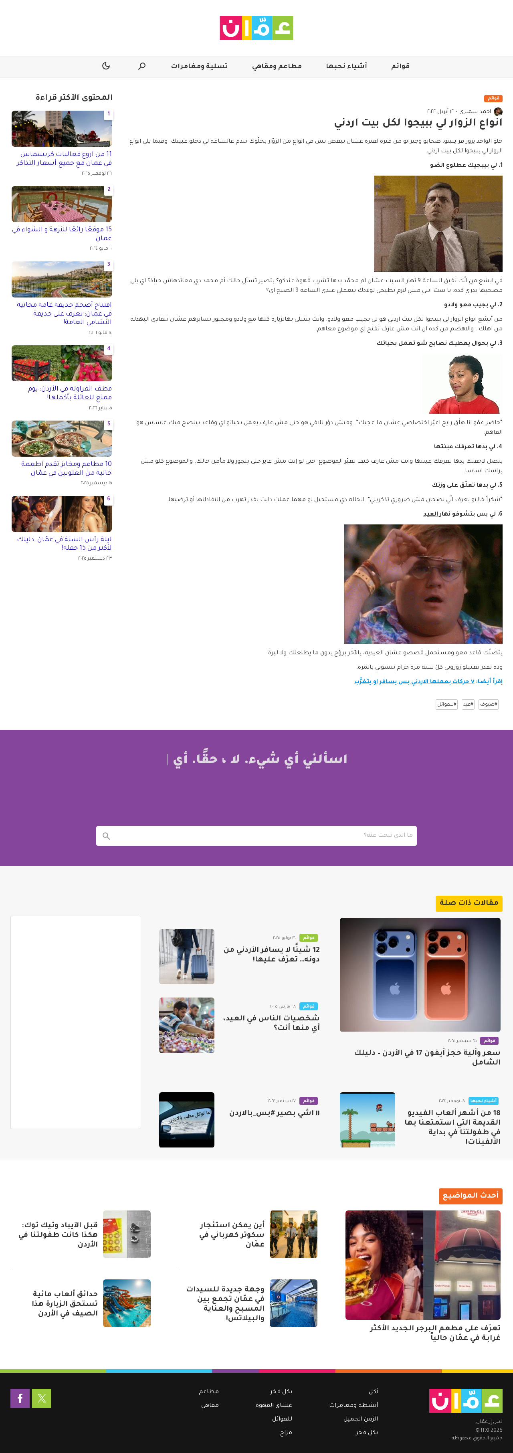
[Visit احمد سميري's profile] (498, 111)
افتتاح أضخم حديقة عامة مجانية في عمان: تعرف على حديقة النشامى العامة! (64, 314)
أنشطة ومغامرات (353, 1406)
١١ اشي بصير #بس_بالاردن (274, 1114)
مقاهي (210, 1406)
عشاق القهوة (274, 1406)
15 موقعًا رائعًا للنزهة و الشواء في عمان (62, 235)
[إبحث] (106, 836)
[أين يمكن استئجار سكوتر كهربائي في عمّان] (293, 1234)
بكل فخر (367, 1433)
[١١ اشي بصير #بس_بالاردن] (186, 1119)
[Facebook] (20, 1398)
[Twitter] (41, 1398)
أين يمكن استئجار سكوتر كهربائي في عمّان (232, 1235)
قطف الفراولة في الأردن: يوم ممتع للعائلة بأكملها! (70, 394)
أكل (373, 1392)
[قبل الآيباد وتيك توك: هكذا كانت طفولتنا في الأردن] (127, 1234)
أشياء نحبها (346, 67)
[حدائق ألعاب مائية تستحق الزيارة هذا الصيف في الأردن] (127, 1303)
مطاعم (209, 1392)
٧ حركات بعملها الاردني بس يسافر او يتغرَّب (414, 682)
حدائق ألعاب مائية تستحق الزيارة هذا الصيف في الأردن (65, 1304)
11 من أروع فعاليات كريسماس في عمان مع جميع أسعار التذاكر (64, 159)
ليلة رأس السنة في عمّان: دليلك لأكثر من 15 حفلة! (64, 544)
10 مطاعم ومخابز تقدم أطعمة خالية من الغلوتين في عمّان (66, 469)
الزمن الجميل (360, 1420)
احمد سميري (475, 112)
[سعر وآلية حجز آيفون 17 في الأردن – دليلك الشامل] (420, 975)
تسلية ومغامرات (199, 67)
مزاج (286, 1433)
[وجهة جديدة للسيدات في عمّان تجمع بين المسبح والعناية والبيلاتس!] (293, 1303)
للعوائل (282, 1420)
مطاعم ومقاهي (277, 67)
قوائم (400, 67)
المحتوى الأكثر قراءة (74, 98)
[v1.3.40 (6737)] (466, 1401)
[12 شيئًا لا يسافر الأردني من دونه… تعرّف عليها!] (186, 956)
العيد (431, 515)
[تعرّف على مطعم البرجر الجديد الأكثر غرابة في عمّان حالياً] (423, 1265)
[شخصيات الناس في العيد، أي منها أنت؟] (186, 1025)
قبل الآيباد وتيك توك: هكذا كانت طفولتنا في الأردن (58, 1235)
